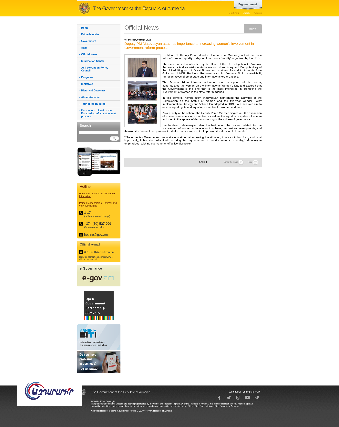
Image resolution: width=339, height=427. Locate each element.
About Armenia (90, 97)
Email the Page (231, 162)
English (246, 13)
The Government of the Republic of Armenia (144, 8)
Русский (257, 13)
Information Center (92, 61)
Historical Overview (93, 90)
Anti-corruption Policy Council (94, 69)
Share (202, 162)
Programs (87, 77)
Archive (252, 28)
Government (88, 41)
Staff (84, 47)
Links (246, 391)
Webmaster (235, 391)
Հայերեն (234, 13)
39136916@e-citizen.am (99, 252)
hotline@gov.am (96, 235)
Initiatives (87, 83)
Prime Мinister (90, 34)
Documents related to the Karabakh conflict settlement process (98, 113)
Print (250, 162)
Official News (89, 54)
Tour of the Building (93, 103)
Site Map (255, 391)
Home (84, 27)
